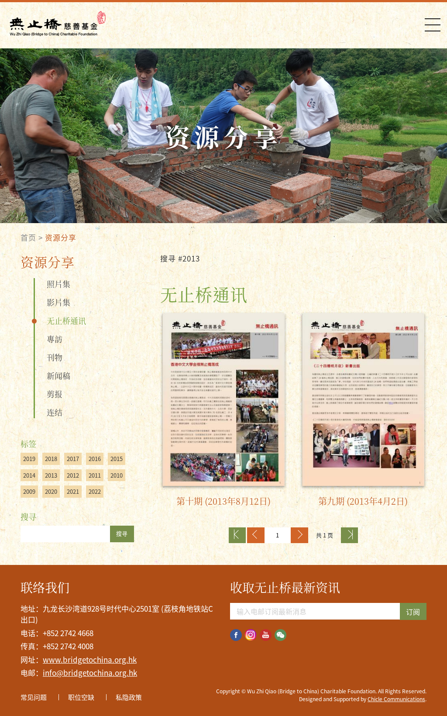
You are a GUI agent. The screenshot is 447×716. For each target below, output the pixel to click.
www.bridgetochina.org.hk (90, 659)
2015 (116, 458)
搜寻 (121, 533)
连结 (54, 412)
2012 (73, 475)
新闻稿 (58, 375)
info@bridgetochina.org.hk (90, 672)
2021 (73, 491)
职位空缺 (81, 697)
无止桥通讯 (66, 320)
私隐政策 (129, 697)
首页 (28, 237)
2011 (95, 475)
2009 (29, 491)
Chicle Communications (396, 699)
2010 (116, 475)
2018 (51, 458)
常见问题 (34, 697)
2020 (51, 491)
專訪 (54, 338)
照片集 (58, 283)
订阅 (413, 611)
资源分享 (60, 237)
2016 (95, 458)
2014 (29, 475)
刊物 (54, 357)
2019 (29, 458)
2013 (51, 475)
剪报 (54, 393)
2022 (95, 491)
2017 (73, 458)
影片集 (58, 302)
